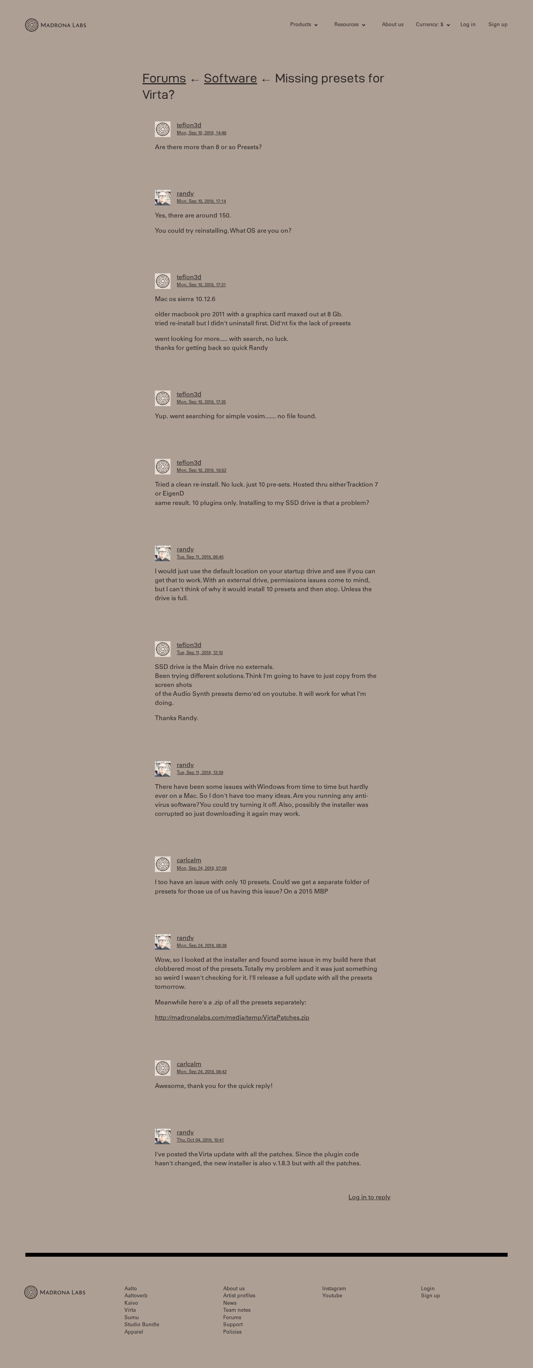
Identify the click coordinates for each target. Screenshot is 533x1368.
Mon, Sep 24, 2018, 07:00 (202, 869)
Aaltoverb (135, 1296)
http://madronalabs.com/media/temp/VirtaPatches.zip (232, 1018)
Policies (232, 1332)
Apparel (133, 1332)
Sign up (498, 25)
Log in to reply (369, 1198)
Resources (346, 25)
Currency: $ (429, 25)
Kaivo (131, 1303)
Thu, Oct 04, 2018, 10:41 (200, 1140)
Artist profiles (239, 1296)
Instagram (334, 1289)
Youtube (332, 1296)
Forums (164, 78)
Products (300, 25)
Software (230, 78)
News (229, 1303)
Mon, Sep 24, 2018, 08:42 (202, 1072)
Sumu (131, 1318)
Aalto (130, 1289)
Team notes (237, 1310)
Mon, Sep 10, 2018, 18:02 (201, 471)
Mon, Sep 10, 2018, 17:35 (201, 402)
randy (185, 194)
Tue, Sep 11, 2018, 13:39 (200, 773)
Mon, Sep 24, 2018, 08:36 (202, 946)
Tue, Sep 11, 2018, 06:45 (200, 557)
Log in (468, 25)
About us (392, 25)
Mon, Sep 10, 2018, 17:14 (201, 202)
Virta (130, 1310)
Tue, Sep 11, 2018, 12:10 (200, 653)
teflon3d (189, 126)
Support (233, 1325)
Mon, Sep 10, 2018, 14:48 (201, 133)
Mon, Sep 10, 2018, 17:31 (201, 285)
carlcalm (189, 861)
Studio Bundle (141, 1325)
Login (428, 1289)
